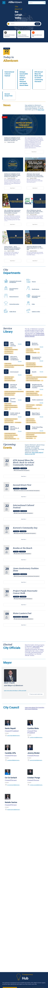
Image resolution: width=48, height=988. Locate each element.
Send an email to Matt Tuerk (36, 694)
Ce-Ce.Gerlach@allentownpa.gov (14, 785)
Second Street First (8, 95)
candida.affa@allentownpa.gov (14, 760)
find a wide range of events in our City (34, 453)
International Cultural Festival (9, 74)
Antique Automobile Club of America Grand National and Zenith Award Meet (24, 78)
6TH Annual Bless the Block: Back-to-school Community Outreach (39, 76)
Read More (34, 151)
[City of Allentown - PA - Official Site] (15, 2)
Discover (37, 23)
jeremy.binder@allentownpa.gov (36, 760)
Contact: (7, 733)
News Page (41, 110)
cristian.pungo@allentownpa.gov (36, 785)
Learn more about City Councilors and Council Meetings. (34, 708)
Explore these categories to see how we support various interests (34, 334)
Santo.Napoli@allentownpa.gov (14, 735)
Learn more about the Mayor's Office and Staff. (15, 690)
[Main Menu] (3, 2)
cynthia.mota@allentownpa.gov (36, 737)
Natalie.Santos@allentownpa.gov (14, 809)
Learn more (36, 646)
